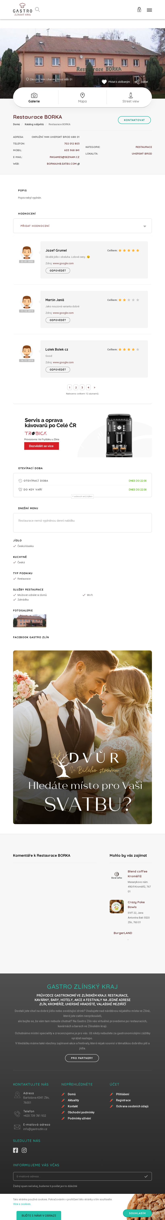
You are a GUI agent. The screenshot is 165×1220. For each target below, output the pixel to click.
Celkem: (112, 250)
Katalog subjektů (34, 124)
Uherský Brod (142, 153)
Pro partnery (82, 1058)
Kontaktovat (134, 120)
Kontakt (73, 1106)
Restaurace (144, 147)
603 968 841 (71, 150)
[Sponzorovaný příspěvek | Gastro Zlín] (82, 433)
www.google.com (63, 263)
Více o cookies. (22, 1204)
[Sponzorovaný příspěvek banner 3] (82, 737)
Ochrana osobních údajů (132, 1106)
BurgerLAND (123, 933)
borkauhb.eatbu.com (62, 163)
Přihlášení (122, 1094)
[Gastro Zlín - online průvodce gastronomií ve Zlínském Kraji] (22, 9)
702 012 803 (71, 143)
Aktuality (73, 1100)
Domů (16, 124)
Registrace (123, 1100)
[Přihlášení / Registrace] (139, 9)
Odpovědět (58, 270)
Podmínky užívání (79, 1118)
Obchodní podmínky (81, 1112)
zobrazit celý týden (83, 496)
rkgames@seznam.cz (64, 157)
